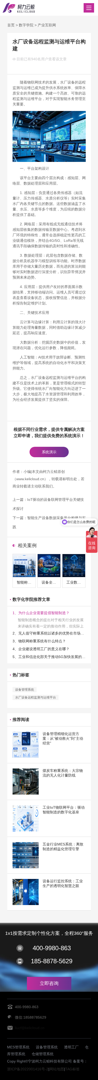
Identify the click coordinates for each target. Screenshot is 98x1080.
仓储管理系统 (43, 1054)
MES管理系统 (18, 1047)
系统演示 (49, 452)
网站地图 (56, 1069)
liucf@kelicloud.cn (29, 1028)
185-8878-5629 (51, 961)
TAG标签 (72, 1069)
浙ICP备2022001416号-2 (27, 1069)
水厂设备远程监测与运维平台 (35, 697)
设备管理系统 (24, 689)
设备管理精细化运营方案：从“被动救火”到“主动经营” (63, 738)
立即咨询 (49, 983)
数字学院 (26, 25)
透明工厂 (71, 1047)
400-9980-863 (52, 948)
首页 (11, 25)
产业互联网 (47, 25)
